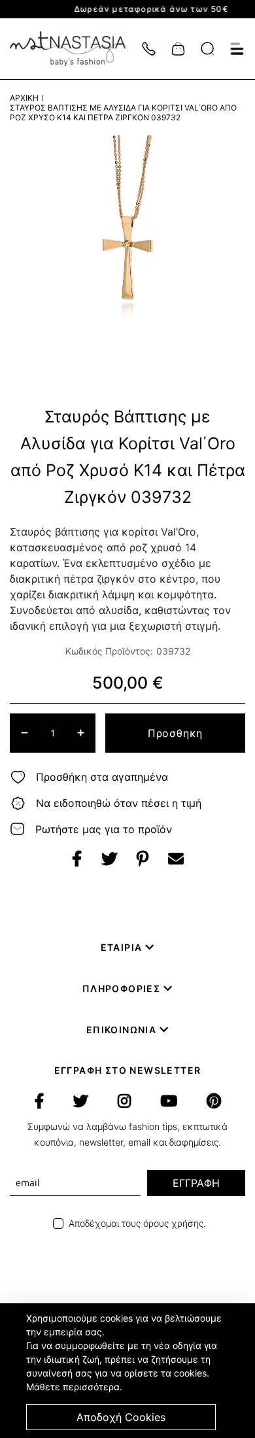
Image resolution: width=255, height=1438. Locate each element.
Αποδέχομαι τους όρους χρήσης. (137, 1223)
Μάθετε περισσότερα (73, 1386)
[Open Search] (207, 49)
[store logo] (75, 48)
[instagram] (124, 1101)
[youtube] (168, 1101)
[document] (129, 1370)
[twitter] (80, 1101)
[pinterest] (214, 1101)
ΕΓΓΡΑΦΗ (196, 1183)
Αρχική (24, 98)
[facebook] (39, 1101)
